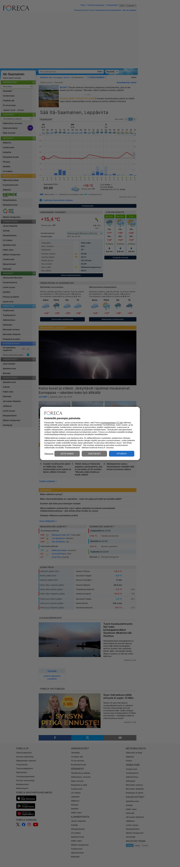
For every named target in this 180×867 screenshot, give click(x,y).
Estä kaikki (67, 454)
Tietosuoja (48, 453)
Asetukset (94, 454)
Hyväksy (122, 454)
